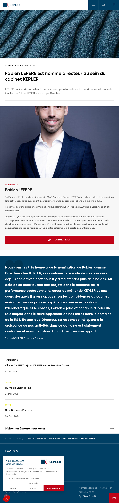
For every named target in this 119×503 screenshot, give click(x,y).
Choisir (33, 488)
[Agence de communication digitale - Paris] (89, 496)
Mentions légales (88, 487)
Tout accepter (54, 488)
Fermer (13, 488)
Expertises (12, 451)
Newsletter (106, 487)
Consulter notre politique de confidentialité (22, 478)
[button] (6, 498)
